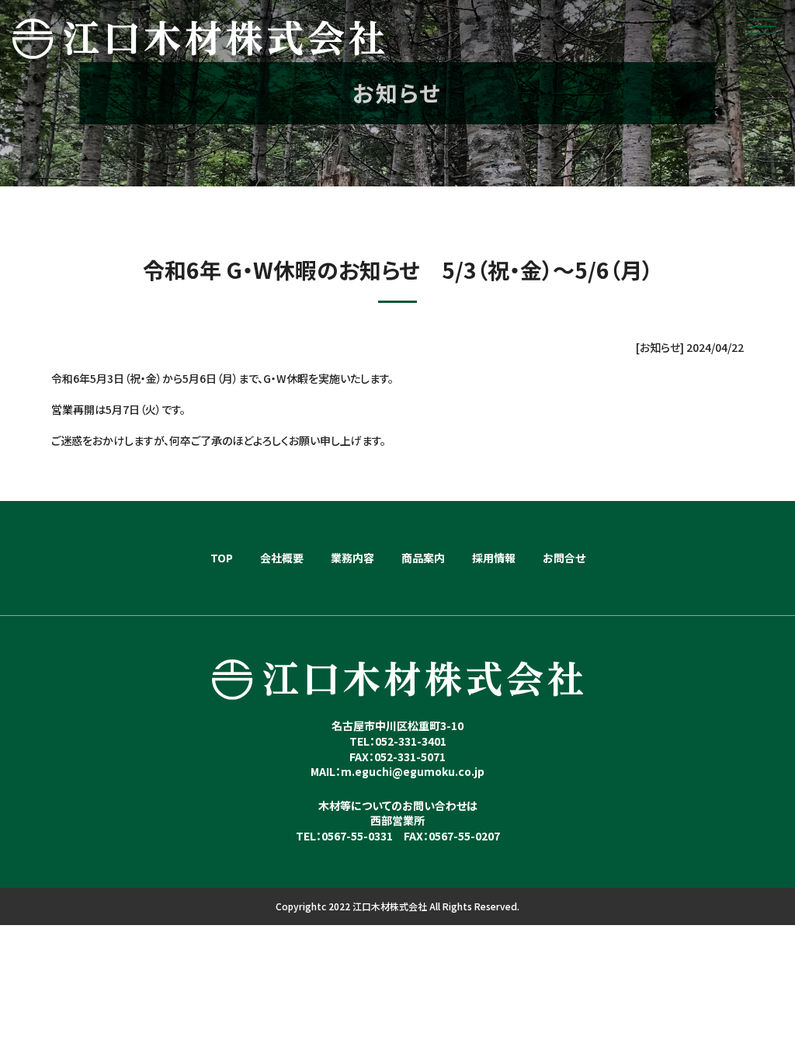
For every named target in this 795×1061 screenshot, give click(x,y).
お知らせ (660, 347)
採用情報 (494, 557)
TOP (221, 557)
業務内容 (352, 557)
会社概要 (282, 557)
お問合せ (564, 557)
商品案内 (423, 557)
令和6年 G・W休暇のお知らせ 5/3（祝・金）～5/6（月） (398, 269)
